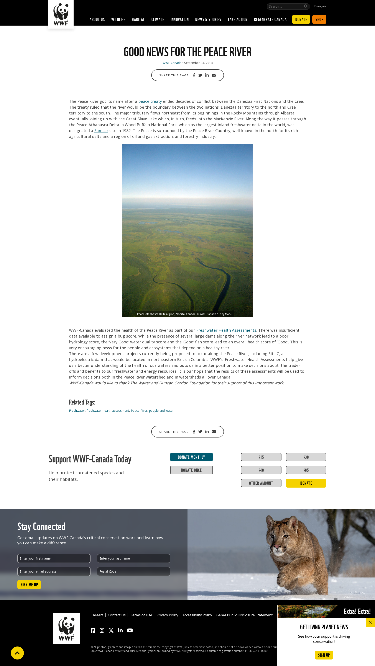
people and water (161, 410)
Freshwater (77, 410)
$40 (261, 470)
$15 (261, 457)
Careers (97, 615)
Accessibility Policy (197, 615)
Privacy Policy (167, 615)
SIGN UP (324, 655)
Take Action (238, 19)
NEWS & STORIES (208, 19)
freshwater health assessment (108, 410)
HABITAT (138, 19)
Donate (301, 19)
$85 (306, 470)
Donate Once (191, 470)
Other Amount (261, 483)
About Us (97, 19)
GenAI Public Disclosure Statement (244, 615)
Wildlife (118, 19)
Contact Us (117, 615)
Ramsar (101, 130)
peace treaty (150, 101)
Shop (320, 19)
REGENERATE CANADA (270, 19)
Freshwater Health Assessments (226, 330)
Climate (157, 19)
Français (320, 6)
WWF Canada (172, 63)
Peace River (139, 410)
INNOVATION (180, 19)
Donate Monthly (191, 457)
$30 (306, 457)
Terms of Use (141, 615)
